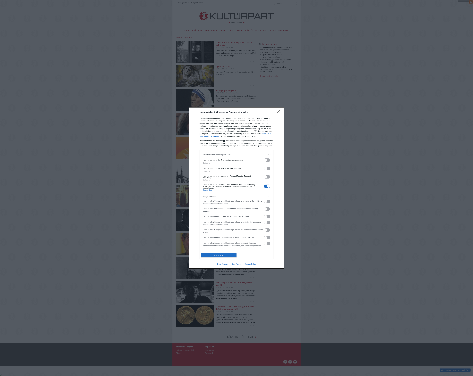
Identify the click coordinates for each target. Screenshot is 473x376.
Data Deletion (222, 264)
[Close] (279, 112)
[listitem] (236, 154)
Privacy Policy (250, 264)
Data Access (236, 264)
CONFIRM (218, 255)
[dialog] (236, 188)
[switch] (267, 160)
